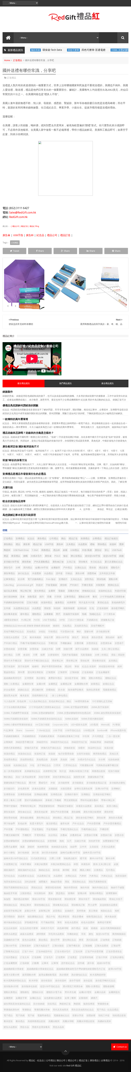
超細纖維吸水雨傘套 (14, 969)
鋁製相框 (83, 998)
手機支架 (52, 643)
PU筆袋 (116, 724)
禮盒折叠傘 (77, 916)
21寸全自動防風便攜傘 (15, 707)
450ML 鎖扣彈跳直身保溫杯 (107, 713)
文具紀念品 (76, 579)
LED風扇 (94, 724)
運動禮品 (36, 614)
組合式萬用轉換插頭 (111, 928)
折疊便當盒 (92, 643)
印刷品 (69, 573)
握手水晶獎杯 (82, 649)
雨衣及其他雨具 (60, 1009)
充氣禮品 (67, 625)
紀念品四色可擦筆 (29, 928)
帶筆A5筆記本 (108, 800)
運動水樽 (113, 579)
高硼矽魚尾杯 (104, 1021)
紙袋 (85, 928)
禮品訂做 (37, 544)
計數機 (35, 963)
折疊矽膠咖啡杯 (11, 841)
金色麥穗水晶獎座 (53, 998)
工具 (24, 637)
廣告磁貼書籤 (26, 817)
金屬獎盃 (52, 684)
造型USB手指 (109, 556)
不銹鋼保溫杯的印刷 (14, 602)
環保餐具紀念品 (60, 905)
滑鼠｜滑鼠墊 (118, 655)
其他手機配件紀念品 (14, 631)
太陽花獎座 (65, 788)
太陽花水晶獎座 (11, 637)
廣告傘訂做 (58, 561)
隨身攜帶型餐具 (75, 689)
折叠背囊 (79, 643)
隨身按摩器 (88, 1004)
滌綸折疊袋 (56, 881)
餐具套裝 (8, 1021)
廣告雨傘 (26, 561)
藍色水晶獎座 (29, 940)
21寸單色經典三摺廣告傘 (112, 596)
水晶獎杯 (57, 876)
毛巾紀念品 (9, 876)
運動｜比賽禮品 (11, 684)
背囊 (49, 596)
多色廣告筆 (23, 788)
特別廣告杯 (39, 893)
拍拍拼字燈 (94, 841)
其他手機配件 (97, 625)
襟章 (81, 940)
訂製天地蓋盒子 (41, 945)
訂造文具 (24, 957)
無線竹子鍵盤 (117, 887)
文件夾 (83, 846)
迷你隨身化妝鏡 (29, 986)
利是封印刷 (120, 591)
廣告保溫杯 (9, 812)
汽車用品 (93, 876)
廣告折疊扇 (97, 637)
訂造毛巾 (48, 957)
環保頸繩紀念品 (42, 905)
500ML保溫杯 (71, 719)
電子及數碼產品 (35, 579)
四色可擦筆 (61, 50)
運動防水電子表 (54, 992)
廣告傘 (6, 235)
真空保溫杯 (9, 666)
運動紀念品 (110, 678)
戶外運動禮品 (22, 829)
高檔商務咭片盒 (40, 695)
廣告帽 (63, 585)
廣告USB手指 (62, 637)
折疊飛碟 (52, 841)
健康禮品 (59, 602)
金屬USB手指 (41, 567)
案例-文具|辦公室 (102, 864)
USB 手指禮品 (49, 620)
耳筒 (83, 934)
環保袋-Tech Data (39, 49)
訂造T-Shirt (27, 951)
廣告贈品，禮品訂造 (63, 817)
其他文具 (114, 753)
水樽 (18, 567)
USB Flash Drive (21, 550)
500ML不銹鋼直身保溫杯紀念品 (46, 719)
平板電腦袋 (51, 585)
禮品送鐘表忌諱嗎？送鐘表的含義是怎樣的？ (28, 432)
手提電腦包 (37, 829)
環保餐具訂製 (78, 905)
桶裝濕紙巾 (9, 870)
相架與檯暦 (69, 608)
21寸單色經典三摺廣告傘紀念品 (44, 707)
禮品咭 (68, 666)
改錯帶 (73, 846)
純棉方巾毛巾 (47, 928)
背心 (107, 550)
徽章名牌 (64, 823)
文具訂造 (71, 561)
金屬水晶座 (100, 992)
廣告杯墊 (108, 812)
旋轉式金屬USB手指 (70, 852)
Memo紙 (105, 724)
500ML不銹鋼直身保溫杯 (16, 719)
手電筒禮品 (39, 835)
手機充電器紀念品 (69, 829)
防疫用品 (52, 1004)
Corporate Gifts (60, 724)
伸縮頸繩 (108, 742)
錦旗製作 (8, 391)
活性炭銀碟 (30, 881)
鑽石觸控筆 (37, 689)
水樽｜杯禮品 (101, 655)
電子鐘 (31, 1015)
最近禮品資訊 (23, 383)
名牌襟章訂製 (49, 771)
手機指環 (104, 829)
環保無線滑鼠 (99, 899)
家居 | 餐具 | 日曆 (12, 800)
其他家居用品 (81, 625)
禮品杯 (56, 550)
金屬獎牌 (8, 998)
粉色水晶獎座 (71, 922)
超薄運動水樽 (29, 974)
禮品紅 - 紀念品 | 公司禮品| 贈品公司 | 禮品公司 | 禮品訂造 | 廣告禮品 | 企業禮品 (69, 1060)
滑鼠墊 (47, 608)
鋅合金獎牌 (9, 689)
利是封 (39, 585)
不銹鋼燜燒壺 (29, 736)
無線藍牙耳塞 (10, 893)
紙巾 (42, 596)
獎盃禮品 (60, 893)
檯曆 (42, 655)
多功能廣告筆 (103, 631)
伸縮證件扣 (42, 742)
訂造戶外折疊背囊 (94, 951)
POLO (57, 556)
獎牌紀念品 (113, 585)
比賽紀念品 (80, 567)
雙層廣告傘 (103, 1004)
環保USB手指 (38, 899)
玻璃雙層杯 (111, 893)
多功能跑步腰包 (117, 783)
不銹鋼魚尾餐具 (46, 736)
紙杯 (120, 666)
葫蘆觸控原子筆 (11, 940)
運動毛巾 (115, 567)
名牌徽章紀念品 (32, 771)
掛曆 (58, 649)
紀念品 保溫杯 (89, 666)
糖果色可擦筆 (104, 922)
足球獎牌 (29, 678)
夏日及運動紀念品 (113, 561)
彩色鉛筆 (22, 823)
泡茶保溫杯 (120, 876)
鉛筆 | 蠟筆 (70, 998)
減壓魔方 (43, 881)
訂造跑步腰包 (117, 957)
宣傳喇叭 (115, 788)
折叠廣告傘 (75, 835)
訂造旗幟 (36, 957)
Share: (19, 730)
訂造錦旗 (24, 963)
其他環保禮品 (26, 759)
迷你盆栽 (87, 980)
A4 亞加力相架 (42, 724)
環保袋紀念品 (10, 905)
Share (41, 251)
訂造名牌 (78, 951)
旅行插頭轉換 (10, 596)
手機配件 (26, 835)
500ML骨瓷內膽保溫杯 (92, 719)
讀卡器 (90, 963)
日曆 (18, 655)
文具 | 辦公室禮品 (110, 649)
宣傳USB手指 (101, 788)
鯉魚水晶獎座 (10, 1027)
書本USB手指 (96, 858)
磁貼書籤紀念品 (35, 916)
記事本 (45, 963)
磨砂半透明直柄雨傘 (52, 666)
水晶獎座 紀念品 (26, 876)
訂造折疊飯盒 (10, 957)
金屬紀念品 (35, 998)
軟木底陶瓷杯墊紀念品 (15, 980)
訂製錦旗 (74, 672)
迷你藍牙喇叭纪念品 (105, 980)
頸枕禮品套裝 (119, 1015)
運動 (83, 678)
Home (7, 60)
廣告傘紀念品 (24, 812)
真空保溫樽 (23, 666)
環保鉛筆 (84, 660)
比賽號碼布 (53, 655)
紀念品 (40, 235)
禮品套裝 (103, 567)
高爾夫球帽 (68, 1021)
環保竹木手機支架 (12, 660)
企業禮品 (97, 538)
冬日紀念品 (96, 561)
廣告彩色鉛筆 (41, 812)
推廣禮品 (85, 538)
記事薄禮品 (69, 596)
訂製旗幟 (87, 945)
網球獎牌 (41, 934)
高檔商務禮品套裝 (36, 1021)
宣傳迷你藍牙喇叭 (102, 794)
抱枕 (62, 841)
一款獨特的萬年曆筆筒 (15, 419)
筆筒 (59, 922)
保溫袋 (51, 753)
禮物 (92, 544)
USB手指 (18, 235)
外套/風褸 (87, 550)
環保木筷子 (84, 899)
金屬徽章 (55, 567)
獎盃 (6, 556)
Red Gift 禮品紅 (74, 1065)
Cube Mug (9, 585)
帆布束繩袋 (35, 637)
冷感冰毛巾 (36, 556)
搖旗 (22, 846)
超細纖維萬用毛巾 (12, 678)
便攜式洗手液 (31, 748)
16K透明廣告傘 (81, 701)
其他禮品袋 (42, 759)
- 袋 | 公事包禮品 (59, 695)
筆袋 (77, 666)
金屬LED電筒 (85, 992)
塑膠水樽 (88, 631)
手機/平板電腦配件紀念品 (32, 643)
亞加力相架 (32, 602)
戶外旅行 (74, 585)
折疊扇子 (119, 643)
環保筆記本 (57, 660)
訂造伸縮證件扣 (44, 951)
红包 (92, 608)
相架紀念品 (106, 910)
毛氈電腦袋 (86, 655)
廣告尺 (75, 637)
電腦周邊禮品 (44, 1015)
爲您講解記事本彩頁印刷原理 (19, 514)
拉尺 (69, 841)
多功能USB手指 (11, 561)
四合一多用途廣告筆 (26, 777)
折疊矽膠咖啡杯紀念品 (33, 841)
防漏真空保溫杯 (71, 614)
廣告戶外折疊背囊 (59, 812)
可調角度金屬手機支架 (107, 765)
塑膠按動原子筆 (95, 777)
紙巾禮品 (75, 928)
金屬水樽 (41, 684)
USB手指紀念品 (73, 730)
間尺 (58, 614)
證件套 (59, 573)
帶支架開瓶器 (70, 800)
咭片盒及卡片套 (86, 602)
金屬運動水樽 (81, 684)
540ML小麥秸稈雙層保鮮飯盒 (18, 724)
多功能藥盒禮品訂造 (96, 783)
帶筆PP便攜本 (10, 806)
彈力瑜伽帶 (9, 823)
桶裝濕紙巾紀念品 (27, 870)
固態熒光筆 (79, 777)
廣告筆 (26, 544)
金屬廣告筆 (27, 684)
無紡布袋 (84, 887)
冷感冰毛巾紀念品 (86, 759)
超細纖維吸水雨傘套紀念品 (40, 969)
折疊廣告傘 (106, 643)
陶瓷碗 (77, 1004)
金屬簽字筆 (21, 998)
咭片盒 (63, 771)
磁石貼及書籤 (10, 591)
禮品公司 (52, 235)
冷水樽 (101, 759)
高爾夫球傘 (73, 591)
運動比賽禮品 (10, 992)
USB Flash (117, 550)
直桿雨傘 (81, 910)
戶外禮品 (67, 567)
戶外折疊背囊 (93, 823)
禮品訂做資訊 (111, 538)
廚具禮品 (99, 806)
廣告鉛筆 (101, 817)
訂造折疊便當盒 (114, 951)
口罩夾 (57, 765)
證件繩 (81, 963)
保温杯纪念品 (94, 748)
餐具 (95, 596)
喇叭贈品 (8, 777)
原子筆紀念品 (44, 765)
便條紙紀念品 (88, 591)
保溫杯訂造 (39, 753)
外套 (53, 783)
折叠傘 (63, 835)
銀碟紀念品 (108, 684)
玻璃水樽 (82, 893)
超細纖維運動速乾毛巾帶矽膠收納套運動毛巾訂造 (80, 969)
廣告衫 (98, 550)
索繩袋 (94, 928)
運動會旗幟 (108, 986)
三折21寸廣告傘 (76, 620)
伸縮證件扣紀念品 (59, 742)
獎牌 (121, 544)
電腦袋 (61, 591)
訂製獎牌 (50, 672)
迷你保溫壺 (46, 980)
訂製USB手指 (10, 945)
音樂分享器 (77, 1015)
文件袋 (7, 608)
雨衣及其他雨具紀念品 (82, 1009)
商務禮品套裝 (98, 771)
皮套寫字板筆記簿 (12, 910)
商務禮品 (45, 550)
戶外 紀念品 (78, 823)
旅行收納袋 (23, 852)
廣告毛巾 (8, 567)
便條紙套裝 (69, 748)
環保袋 (92, 567)
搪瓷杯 (31, 846)
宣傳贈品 (85, 794)
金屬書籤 (48, 614)
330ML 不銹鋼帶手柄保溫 (16, 713)
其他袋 (63, 759)
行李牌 (58, 596)
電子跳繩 (20, 1015)
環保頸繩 (101, 579)
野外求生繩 (70, 992)
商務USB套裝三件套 (79, 771)
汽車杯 (82, 876)
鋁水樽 (21, 579)
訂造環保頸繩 (86, 957)
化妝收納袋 (113, 759)
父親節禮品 (25, 893)
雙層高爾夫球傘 (42, 1009)
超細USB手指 (103, 963)
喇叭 (79, 631)
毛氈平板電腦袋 (70, 655)
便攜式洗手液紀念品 (51, 748)
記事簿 (55, 963)
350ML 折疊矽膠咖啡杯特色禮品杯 (74, 713)
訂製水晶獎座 (101, 945)
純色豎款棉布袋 (106, 666)
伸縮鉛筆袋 (95, 742)
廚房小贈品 (112, 806)
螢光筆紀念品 (69, 940)
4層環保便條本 (11, 620)
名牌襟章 (71, 602)
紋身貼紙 (82, 608)
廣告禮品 (41, 538)
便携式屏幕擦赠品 (12, 748)
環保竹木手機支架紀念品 (37, 660)
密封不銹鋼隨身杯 (33, 800)
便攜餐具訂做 (107, 620)
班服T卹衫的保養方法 (15, 460)
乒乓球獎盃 (97, 736)
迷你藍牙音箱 (71, 678)
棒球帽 (66, 870)
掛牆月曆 (67, 649)
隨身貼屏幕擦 (93, 689)
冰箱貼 (42, 631)
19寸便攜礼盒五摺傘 (102, 701)
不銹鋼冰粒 (92, 620)
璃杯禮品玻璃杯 (21, 899)
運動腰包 (24, 992)
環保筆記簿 (71, 660)
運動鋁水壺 (37, 992)
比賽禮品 (98, 870)
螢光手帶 (55, 940)
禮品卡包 (50, 916)
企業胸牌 (8, 742)
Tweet (16, 251)
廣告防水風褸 (115, 817)
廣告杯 (30, 235)
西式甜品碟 (92, 940)
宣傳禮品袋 (56, 794)
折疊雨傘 (34, 649)
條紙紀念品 (44, 870)
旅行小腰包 (9, 852)
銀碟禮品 (95, 684)
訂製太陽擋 (58, 945)
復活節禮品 (51, 823)
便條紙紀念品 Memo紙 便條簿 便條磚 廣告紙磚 (27, 625)
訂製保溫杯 (25, 945)
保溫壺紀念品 (24, 753)
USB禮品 (74, 550)
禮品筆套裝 (63, 916)
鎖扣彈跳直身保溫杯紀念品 (17, 1004)
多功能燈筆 (63, 783)
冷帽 (72, 759)
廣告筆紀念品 (43, 817)
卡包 (32, 765)
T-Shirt (35, 550)
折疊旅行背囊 (91, 835)
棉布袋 (56, 870)
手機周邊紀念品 (89, 829)
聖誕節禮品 (9, 672)
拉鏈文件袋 (80, 841)
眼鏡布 (21, 916)
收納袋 (95, 649)
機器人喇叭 (85, 870)
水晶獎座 (82, 544)
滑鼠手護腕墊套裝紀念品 (16, 887)
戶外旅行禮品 (10, 643)
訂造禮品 (17, 60)
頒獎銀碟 (90, 1015)
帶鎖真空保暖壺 (65, 806)
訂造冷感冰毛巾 (62, 951)
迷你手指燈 (74, 980)
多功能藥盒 (77, 783)
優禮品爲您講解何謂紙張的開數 (20, 405)
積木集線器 (110, 916)
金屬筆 (51, 591)
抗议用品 (52, 835)
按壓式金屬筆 (10, 846)
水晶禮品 (48, 573)
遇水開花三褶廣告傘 (73, 986)
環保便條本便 (54, 899)
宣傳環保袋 (9, 794)
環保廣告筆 (70, 899)
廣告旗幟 (75, 812)
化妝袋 (7, 765)
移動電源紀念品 (94, 916)
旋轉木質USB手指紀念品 (16, 858)
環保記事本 (25, 905)
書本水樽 (110, 858)
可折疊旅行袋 (67, 631)
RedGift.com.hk (18, 217)
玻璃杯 (71, 893)
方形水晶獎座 (108, 846)
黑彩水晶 (24, 1027)
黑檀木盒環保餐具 (41, 1027)
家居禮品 (15, 556)
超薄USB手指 (114, 969)
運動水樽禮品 (95, 678)
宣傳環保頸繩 (24, 794)
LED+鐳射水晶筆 (79, 724)
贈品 (63, 538)
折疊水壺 (119, 835)
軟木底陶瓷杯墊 (98, 974)
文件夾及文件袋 (107, 573)
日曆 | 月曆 (55, 858)
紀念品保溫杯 (10, 928)
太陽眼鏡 (52, 788)
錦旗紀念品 (23, 689)
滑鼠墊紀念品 (79, 881)
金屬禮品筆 (65, 684)
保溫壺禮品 (9, 753)
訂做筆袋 (105, 940)
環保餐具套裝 (99, 660)
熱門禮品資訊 (65, 383)
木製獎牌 (100, 585)
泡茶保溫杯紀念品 (12, 881)
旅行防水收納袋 (49, 852)
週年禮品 (24, 614)
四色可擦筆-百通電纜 (81, 49)
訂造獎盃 (72, 957)
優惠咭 (56, 625)
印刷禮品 (52, 631)
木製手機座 (25, 864)
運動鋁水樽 (84, 596)
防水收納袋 (39, 1004)
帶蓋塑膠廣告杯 (46, 806)
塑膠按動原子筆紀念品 (15, 783)
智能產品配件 (70, 858)
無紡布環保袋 (70, 887)
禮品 (18, 544)
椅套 (74, 870)
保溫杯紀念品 (105, 591)
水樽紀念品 (70, 876)
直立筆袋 (93, 910)
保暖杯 (81, 748)
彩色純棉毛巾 (118, 602)
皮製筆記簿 (44, 910)
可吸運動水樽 (86, 765)
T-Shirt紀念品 (43, 730)
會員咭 (26, 655)
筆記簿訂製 (25, 591)
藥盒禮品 (43, 940)
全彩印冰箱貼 (83, 753)
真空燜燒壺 (9, 916)
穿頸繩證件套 (31, 922)
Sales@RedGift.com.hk (22, 212)
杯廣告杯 (85, 864)
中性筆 (86, 736)
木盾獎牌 (36, 573)
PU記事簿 (8, 730)
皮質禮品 (57, 910)
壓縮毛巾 (43, 783)
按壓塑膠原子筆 (110, 841)
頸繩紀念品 (95, 614)
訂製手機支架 (73, 945)
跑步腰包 (41, 678)
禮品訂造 (65, 235)
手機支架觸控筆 (11, 835)
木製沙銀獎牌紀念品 (61, 864)
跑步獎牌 (64, 974)
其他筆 (54, 759)
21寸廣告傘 (109, 614)
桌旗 (116, 864)
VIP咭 (62, 620)
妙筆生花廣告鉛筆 (83, 788)
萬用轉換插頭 (119, 934)
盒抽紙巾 (69, 910)
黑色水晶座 (58, 1027)
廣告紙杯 (110, 637)
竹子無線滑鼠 (47, 922)
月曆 (35, 655)
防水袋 (61, 689)
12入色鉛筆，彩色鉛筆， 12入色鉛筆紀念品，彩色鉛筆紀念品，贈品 (37, 701)
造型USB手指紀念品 (50, 986)
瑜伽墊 (7, 899)
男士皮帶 (92, 905)
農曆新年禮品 (55, 678)
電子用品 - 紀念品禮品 (108, 1009)
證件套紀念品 (68, 963)
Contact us (121, 1046)
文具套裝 (94, 846)
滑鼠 (67, 881)
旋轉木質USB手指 (91, 852)
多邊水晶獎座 (38, 788)
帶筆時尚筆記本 (28, 806)
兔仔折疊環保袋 (66, 753)
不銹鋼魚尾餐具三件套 (68, 736)
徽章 (120, 637)
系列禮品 (27, 567)
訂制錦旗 (117, 940)
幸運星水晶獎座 (84, 806)
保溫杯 (113, 544)
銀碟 (65, 550)
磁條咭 (35, 666)
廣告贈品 (8, 544)
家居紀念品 (103, 602)
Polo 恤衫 (51, 579)
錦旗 (121, 556)
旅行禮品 (8, 655)
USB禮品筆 (89, 730)
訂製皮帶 (115, 945)
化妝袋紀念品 (20, 765)
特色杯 (57, 608)
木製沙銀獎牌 (41, 864)
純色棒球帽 (62, 928)
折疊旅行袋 (106, 835)
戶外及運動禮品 (41, 561)
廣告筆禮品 (9, 573)
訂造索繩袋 (87, 672)
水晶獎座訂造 (43, 876)
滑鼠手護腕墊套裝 (97, 881)
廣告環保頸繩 (10, 817)
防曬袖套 (50, 689)
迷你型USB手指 (92, 556)
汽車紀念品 (106, 876)
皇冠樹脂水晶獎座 (109, 905)
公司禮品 (53, 538)
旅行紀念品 (23, 573)
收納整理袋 (42, 846)
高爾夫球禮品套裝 (85, 1021)
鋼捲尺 (94, 998)
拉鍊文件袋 (47, 649)
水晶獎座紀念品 (21, 608)
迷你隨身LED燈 (11, 986)
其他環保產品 (10, 759)
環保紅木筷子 (115, 899)
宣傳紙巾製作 (71, 794)
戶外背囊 (8, 829)
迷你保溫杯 (60, 980)
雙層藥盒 (26, 1009)
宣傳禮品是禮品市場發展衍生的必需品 (24, 473)
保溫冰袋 (108, 748)
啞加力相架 (113, 771)
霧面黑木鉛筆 (10, 695)
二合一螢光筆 (113, 736)
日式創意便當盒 (38, 858)
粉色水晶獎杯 (87, 922)
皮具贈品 (113, 660)
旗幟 (25, 556)
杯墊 (76, 864)
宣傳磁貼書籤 (41, 794)
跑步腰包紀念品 (79, 974)
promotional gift (25, 585)
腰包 (91, 934)
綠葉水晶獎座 (26, 934)
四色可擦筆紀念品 (62, 777)
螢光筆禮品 (39, 591)
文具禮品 (70, 544)
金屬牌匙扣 (114, 992)
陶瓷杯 (7, 550)
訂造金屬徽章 (103, 672)
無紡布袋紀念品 (100, 887)
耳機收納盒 (72, 934)
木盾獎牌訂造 (10, 864)
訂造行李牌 (101, 957)
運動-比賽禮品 (93, 986)
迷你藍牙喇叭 (118, 608)
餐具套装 (24, 695)
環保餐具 (83, 561)
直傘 (22, 596)
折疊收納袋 (9, 649)
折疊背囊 (22, 649)
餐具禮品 (20, 1021)
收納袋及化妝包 (59, 846)
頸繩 (84, 614)
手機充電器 (87, 585)
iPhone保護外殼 (118, 730)
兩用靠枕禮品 (99, 753)
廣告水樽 (79, 573)
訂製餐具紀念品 (11, 951)
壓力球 (32, 783)
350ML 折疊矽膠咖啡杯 (43, 713)
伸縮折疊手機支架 (24, 742)
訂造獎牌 (60, 957)
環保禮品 (102, 544)
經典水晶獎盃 (10, 934)
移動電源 (32, 596)
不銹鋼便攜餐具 (11, 736)
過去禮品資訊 (107, 383)
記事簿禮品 (9, 579)
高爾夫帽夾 (54, 1021)
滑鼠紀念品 (36, 887)
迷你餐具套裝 (10, 614)
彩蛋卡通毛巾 (36, 823)
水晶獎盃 (36, 608)
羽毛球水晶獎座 (56, 934)
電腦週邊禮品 (109, 689)
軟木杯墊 (33, 980)
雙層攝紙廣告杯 (11, 1009)
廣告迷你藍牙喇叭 (85, 817)
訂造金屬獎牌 (10, 963)
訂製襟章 (62, 672)
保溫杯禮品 (46, 602)
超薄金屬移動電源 (47, 974)
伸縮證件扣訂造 (79, 742)
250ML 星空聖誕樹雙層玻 (75, 707)
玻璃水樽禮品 (96, 893)
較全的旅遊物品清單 (14, 501)
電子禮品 (8, 1015)
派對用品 (89, 579)
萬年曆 (21, 672)
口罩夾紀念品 (70, 765)
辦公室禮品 (76, 556)
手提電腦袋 (51, 829)
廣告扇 (85, 637)
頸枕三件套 (104, 1015)
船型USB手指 (102, 934)
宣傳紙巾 (63, 579)
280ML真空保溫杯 (100, 707)
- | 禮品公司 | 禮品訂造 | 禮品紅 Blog (24, 226)
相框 (117, 910)
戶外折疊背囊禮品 (112, 823)
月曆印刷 (8, 487)
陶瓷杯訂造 (65, 1004)
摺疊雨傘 (91, 573)
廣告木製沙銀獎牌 (92, 812)
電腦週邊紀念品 (61, 1015)
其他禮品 (31, 631)
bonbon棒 (102, 730)
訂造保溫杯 (102, 608)
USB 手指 (57, 730)
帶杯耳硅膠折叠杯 (89, 800)
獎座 (50, 893)
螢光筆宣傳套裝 (35, 672)
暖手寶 (83, 858)
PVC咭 (37, 620)
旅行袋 (35, 852)
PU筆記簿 (26, 620)
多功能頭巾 (9, 788)
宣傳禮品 (20, 538)
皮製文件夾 (30, 910)
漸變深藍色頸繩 (53, 887)
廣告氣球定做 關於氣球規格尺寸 (21, 446)
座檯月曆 (48, 637)
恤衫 (65, 556)
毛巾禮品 (110, 870)
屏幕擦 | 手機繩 (53, 800)
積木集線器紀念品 (12, 922)
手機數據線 (65, 643)
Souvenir (29, 730)
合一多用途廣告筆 (12, 771)
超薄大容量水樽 (11, 974)
